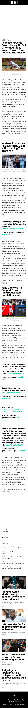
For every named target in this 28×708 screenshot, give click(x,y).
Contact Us (18, 701)
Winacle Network (21, 704)
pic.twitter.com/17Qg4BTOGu (12, 412)
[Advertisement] (14, 22)
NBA (3, 620)
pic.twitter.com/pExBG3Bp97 (12, 229)
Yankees (10, 40)
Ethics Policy (20, 699)
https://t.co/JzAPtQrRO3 (11, 409)
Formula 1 (4, 588)
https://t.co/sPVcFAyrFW (14, 445)
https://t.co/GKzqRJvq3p (15, 373)
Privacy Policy (12, 699)
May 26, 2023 (7, 234)
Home (5, 699)
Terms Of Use (10, 701)
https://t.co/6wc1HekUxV (11, 393)
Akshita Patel (5, 537)
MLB (4, 40)
